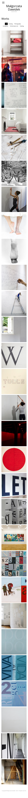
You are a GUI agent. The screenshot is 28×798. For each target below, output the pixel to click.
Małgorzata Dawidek (14, 7)
